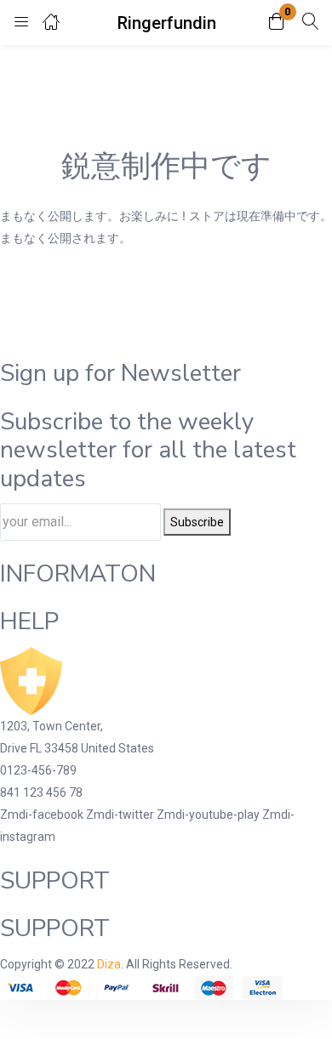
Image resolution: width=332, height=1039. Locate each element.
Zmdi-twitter (121, 814)
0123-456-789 (38, 770)
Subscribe (197, 522)
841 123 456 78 (41, 792)
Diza (109, 964)
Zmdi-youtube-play (209, 814)
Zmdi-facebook (43, 814)
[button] (276, 22)
